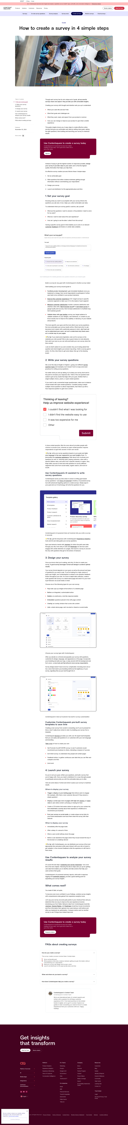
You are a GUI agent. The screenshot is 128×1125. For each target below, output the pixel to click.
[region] (15, 1116)
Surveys (25, 13)
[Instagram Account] (26, 1092)
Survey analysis (53, 13)
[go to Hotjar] (32, 1)
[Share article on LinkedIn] (23, 136)
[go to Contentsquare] (22, 1)
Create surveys (77, 13)
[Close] (27, 1111)
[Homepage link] (22, 1063)
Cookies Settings (104, 1114)
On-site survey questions (38, 13)
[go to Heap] (28, 1)
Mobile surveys (89, 13)
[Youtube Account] (24, 1092)
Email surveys (101, 13)
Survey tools (65, 13)
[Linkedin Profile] (21, 1092)
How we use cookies (14, 1116)
